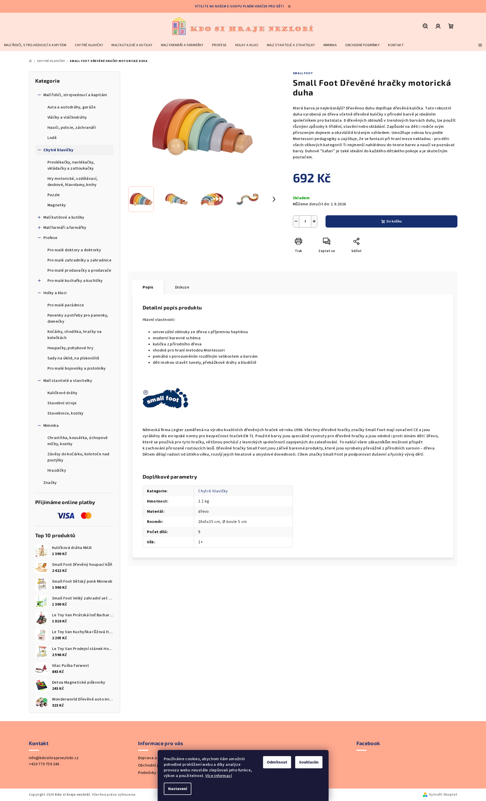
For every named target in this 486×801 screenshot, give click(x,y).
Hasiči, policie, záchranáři (71, 127)
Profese (50, 238)
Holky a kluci (55, 293)
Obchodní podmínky (157, 765)
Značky (50, 482)
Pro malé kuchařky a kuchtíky (75, 280)
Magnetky (56, 205)
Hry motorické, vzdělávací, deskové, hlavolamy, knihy (72, 181)
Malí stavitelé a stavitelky (67, 380)
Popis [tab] (148, 287)
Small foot (303, 73)
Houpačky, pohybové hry (70, 348)
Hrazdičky (56, 470)
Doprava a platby (154, 758)
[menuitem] (35, 45)
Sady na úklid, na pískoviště (73, 358)
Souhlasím (309, 762)
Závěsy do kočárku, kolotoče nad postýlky (78, 457)
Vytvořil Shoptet (443, 794)
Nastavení (177, 789)
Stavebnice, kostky (65, 413)
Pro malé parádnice (65, 305)
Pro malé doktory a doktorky (74, 250)
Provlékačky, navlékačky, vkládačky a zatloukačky (71, 165)
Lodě (52, 138)
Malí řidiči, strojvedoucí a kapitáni (75, 95)
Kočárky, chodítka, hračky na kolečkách (74, 335)
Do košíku (394, 221)
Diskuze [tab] (182, 287)
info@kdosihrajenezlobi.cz (54, 758)
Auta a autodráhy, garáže (71, 107)
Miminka (51, 425)
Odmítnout (277, 762)
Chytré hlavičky (58, 150)
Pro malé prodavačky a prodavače (79, 270)
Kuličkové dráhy (62, 393)
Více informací (218, 776)
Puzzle (53, 195)
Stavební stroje (62, 403)
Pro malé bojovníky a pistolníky (76, 368)
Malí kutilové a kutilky (63, 217)
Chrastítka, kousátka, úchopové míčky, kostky (77, 441)
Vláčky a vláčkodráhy (67, 117)
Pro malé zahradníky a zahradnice (79, 260)
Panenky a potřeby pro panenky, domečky (77, 318)
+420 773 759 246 (44, 764)
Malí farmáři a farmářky (64, 227)
